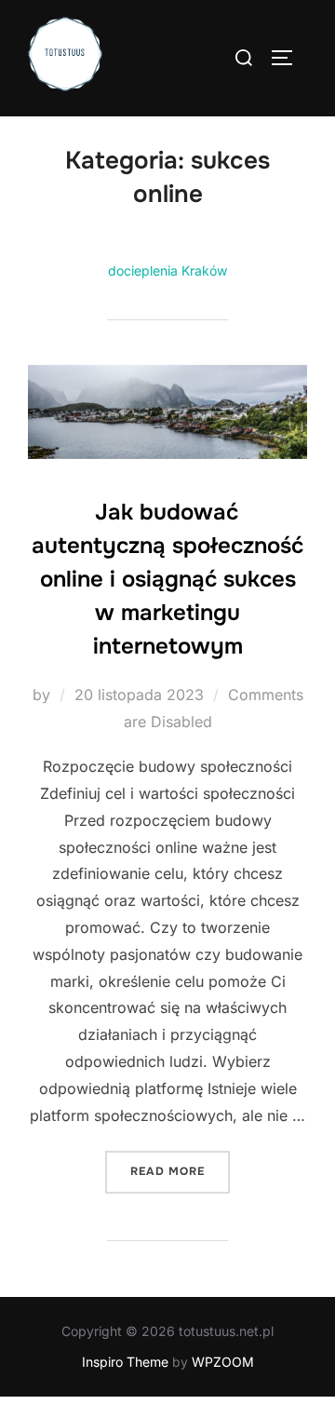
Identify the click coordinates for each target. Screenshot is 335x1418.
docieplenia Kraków (167, 270)
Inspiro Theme (125, 1362)
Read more (180, 1171)
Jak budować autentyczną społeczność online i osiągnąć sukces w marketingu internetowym (167, 579)
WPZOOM (223, 1362)
